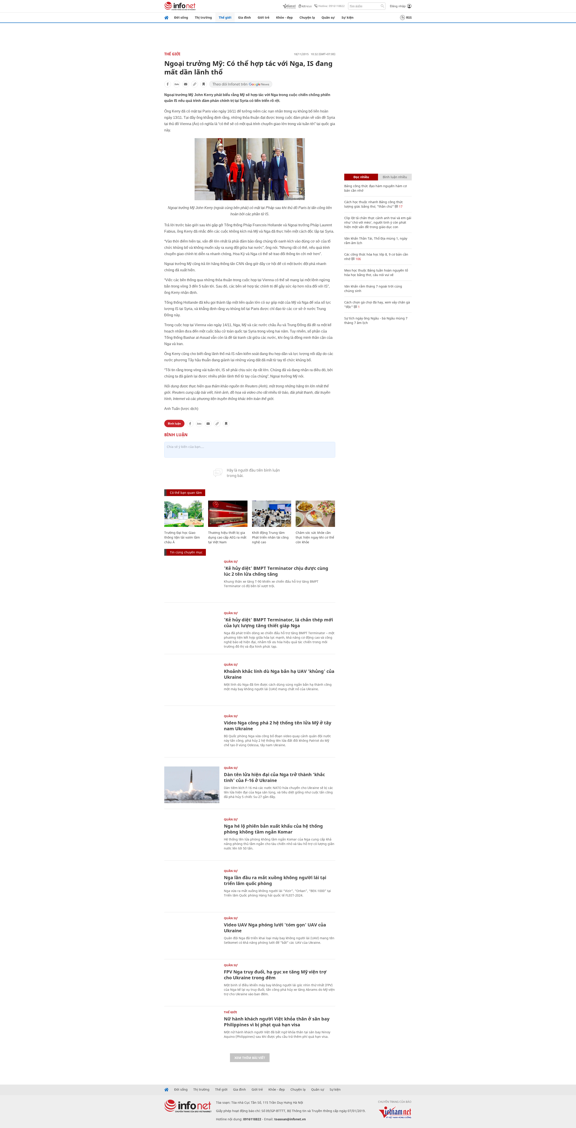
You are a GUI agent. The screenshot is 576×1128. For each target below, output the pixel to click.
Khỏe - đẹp (284, 17)
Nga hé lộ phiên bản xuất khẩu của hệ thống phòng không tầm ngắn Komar (273, 829)
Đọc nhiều (361, 177)
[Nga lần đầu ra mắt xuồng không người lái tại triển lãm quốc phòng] (191, 888)
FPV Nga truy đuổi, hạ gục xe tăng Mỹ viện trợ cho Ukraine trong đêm (275, 975)
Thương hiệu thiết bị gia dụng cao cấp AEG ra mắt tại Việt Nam (227, 537)
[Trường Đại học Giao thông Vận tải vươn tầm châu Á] (184, 514)
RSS (409, 17)
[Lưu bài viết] (203, 84)
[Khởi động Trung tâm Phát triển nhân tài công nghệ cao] (271, 514)
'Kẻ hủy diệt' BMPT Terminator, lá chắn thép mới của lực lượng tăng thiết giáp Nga (278, 623)
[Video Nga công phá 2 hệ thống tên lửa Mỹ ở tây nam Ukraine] (191, 733)
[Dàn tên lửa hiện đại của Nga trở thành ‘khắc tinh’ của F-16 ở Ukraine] (191, 784)
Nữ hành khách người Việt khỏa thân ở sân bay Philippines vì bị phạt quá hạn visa (276, 1022)
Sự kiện (347, 17)
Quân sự (328, 17)
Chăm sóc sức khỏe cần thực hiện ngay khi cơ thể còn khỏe (315, 537)
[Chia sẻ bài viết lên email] (185, 84)
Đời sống (181, 17)
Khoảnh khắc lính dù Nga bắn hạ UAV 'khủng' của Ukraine (279, 674)
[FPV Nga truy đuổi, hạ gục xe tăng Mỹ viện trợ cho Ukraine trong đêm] (191, 982)
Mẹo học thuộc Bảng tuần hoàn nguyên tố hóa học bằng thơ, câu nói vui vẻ (376, 272)
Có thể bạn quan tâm (186, 492)
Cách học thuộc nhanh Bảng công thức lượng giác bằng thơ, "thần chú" (373, 204)
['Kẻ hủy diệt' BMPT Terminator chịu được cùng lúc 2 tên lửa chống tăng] (191, 578)
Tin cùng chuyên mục (186, 552)
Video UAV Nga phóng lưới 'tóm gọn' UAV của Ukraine (275, 928)
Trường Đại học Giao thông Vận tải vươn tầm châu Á (182, 537)
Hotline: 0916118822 (331, 6)
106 (358, 259)
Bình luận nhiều (395, 177)
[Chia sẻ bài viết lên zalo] (176, 84)
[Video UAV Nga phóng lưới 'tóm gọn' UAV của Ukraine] (191, 935)
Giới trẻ (263, 17)
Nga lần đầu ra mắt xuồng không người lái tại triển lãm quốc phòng (275, 880)
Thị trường (203, 17)
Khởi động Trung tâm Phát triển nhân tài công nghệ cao (270, 537)
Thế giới (225, 17)
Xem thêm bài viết (249, 1058)
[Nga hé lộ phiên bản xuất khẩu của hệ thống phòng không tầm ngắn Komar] (191, 836)
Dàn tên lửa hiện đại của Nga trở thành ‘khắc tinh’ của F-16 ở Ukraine (274, 777)
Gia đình (244, 17)
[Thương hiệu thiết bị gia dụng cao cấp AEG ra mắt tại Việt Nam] (228, 514)
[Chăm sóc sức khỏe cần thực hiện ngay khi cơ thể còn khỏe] (315, 514)
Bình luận (174, 423)
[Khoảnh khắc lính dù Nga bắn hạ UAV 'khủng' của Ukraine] (191, 681)
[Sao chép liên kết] (194, 84)
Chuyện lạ (307, 17)
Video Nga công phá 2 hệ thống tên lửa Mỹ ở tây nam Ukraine (277, 726)
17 (400, 206)
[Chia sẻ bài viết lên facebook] (167, 84)
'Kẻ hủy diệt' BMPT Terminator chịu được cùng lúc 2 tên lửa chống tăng (276, 571)
